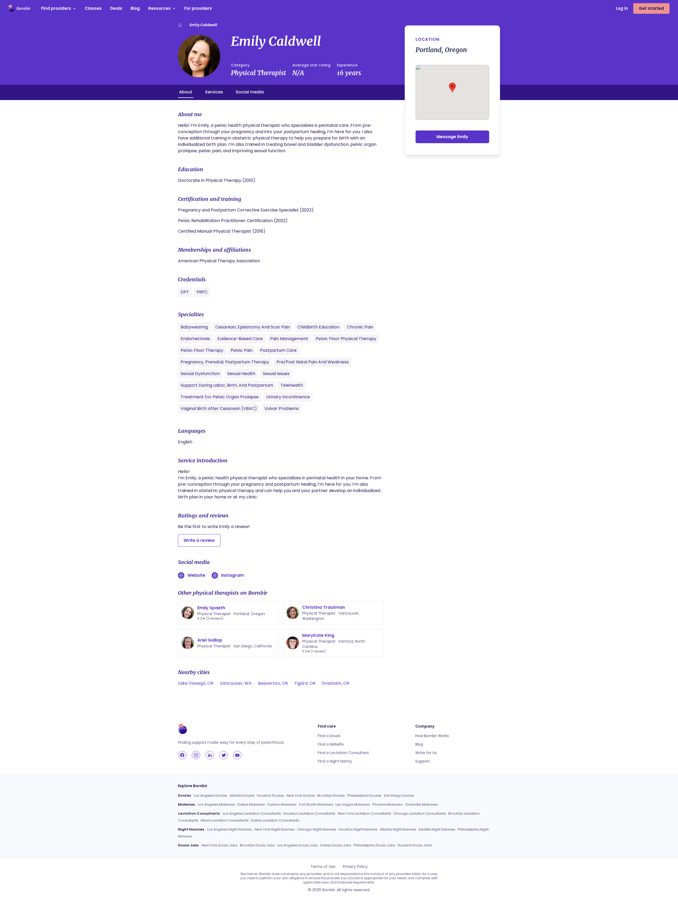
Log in (622, 8)
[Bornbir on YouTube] (237, 755)
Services (214, 92)
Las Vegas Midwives (353, 804)
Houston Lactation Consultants (309, 813)
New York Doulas (300, 795)
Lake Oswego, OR (195, 683)
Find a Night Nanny (335, 761)
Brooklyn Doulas (331, 795)
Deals (116, 8)
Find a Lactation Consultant (343, 752)
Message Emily (452, 137)
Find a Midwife (331, 744)
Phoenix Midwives (387, 804)
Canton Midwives (282, 804)
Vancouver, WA (236, 683)
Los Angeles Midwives (216, 804)
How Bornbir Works (432, 735)
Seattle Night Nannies (437, 829)
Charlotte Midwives (421, 804)
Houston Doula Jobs (415, 845)
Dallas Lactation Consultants (275, 820)
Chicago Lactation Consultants (420, 813)
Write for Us (426, 752)
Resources (159, 8)
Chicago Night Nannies (316, 829)
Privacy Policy (355, 866)
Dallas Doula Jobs (335, 845)
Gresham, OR (335, 683)
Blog (135, 8)
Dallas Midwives (251, 804)
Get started (651, 8)
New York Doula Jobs (220, 845)
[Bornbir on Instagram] (196, 755)
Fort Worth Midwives (316, 804)
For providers (198, 8)
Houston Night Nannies (358, 829)
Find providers (56, 8)
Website (196, 575)
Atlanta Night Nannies (398, 829)
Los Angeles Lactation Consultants (252, 813)
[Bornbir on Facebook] (182, 755)
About (185, 92)
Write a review (199, 540)
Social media (250, 92)
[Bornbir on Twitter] (223, 755)
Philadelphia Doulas (364, 795)
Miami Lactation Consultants (225, 820)
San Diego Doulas (399, 795)
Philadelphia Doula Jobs (374, 845)
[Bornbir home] (19, 8)
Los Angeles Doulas (210, 795)
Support (422, 761)
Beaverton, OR (273, 683)
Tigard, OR (304, 683)
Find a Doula (329, 735)
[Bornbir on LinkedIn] (210, 755)
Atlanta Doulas (242, 795)
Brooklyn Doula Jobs (257, 845)
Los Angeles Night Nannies (229, 829)
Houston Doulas (270, 795)
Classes (93, 8)
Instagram (232, 575)
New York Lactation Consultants (364, 813)
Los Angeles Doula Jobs (297, 845)
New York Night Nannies (275, 829)
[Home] (180, 25)
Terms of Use (323, 866)
